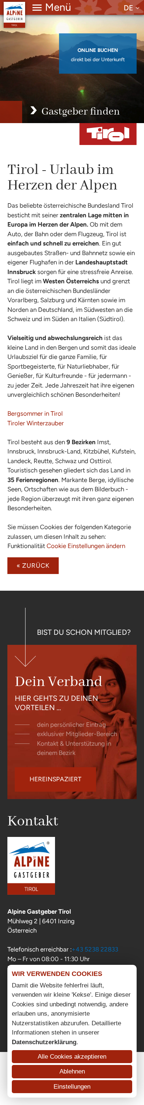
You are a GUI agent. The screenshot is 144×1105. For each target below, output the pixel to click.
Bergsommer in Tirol (35, 413)
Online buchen (98, 50)
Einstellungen (72, 1086)
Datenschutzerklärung (44, 1042)
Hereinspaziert (55, 779)
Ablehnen (72, 1071)
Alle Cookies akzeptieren (72, 1056)
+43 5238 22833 (95, 949)
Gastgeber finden (80, 111)
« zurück (33, 565)
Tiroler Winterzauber (35, 423)
